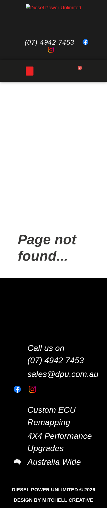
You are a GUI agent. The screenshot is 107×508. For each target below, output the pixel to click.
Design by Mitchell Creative (53, 500)
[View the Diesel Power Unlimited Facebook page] (88, 42)
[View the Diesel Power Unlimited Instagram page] (53, 50)
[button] (29, 71)
